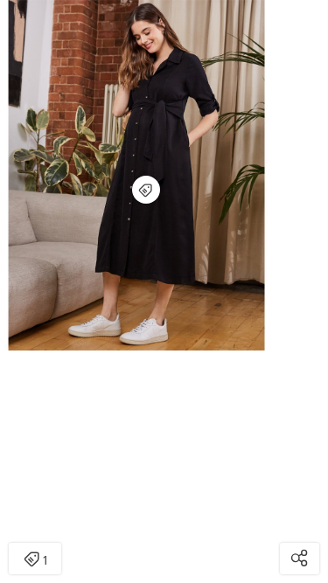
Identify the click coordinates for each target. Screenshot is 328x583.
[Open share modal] (299, 558)
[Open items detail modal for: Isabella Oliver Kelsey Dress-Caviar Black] (146, 190)
